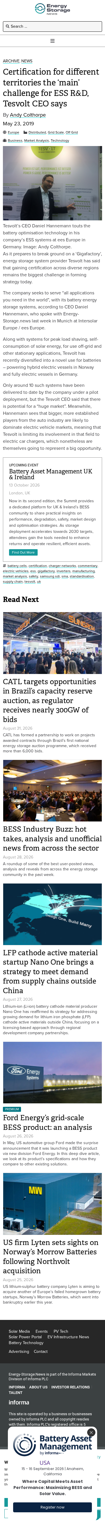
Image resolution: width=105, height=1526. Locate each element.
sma (65, 576)
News (26, 61)
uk (39, 582)
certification (38, 566)
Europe (13, 132)
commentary (87, 566)
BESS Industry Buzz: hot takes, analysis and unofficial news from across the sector (52, 839)
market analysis (15, 576)
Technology (60, 141)
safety (33, 576)
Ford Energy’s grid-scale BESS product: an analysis (49, 1122)
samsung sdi (50, 576)
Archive (11, 61)
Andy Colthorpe (28, 115)
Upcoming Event (23, 465)
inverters (64, 571)
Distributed (37, 132)
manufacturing (83, 571)
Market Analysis (36, 141)
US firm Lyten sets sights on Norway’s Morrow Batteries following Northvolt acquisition (51, 1257)
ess (33, 571)
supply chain (13, 582)
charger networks (62, 566)
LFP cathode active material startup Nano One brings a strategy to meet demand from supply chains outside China (50, 971)
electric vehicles (16, 571)
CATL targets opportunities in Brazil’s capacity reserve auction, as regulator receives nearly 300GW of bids (49, 700)
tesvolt (29, 582)
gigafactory (46, 571)
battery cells (17, 566)
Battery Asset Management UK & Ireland (50, 474)
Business (15, 141)
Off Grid (72, 132)
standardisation (82, 576)
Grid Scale (56, 132)
